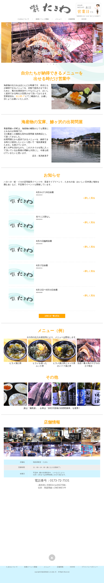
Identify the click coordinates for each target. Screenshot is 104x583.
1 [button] (47, 64)
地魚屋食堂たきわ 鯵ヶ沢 (49, 572)
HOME (83, 19)
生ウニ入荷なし (43, 217)
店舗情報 (71, 19)
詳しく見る (90, 198)
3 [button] (54, 64)
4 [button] (57, 64)
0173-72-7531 (59, 480)
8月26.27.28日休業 (45, 192)
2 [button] (50, 64)
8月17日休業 (42, 265)
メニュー (58, 19)
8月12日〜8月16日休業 (47, 290)
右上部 (19, 96)
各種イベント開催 (42, 19)
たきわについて (23, 19)
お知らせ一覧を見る (52, 316)
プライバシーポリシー (90, 567)
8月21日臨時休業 (44, 241)
